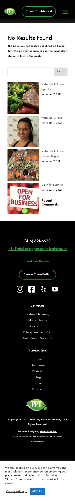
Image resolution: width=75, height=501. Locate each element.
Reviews (37, 371)
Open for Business (52, 185)
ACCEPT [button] (37, 491)
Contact (37, 383)
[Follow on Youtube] (55, 289)
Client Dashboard (38, 11)
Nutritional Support (37, 338)
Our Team (37, 365)
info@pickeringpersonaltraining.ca (38, 249)
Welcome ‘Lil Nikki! (52, 118)
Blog (37, 377)
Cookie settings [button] (16, 491)
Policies (37, 389)
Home (38, 359)
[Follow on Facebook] (31, 289)
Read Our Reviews (38, 261)
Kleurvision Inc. (48, 432)
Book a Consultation (37, 274)
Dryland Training (37, 314)
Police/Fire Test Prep (37, 332)
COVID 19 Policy (22, 437)
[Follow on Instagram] (20, 289)
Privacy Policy (40, 437)
